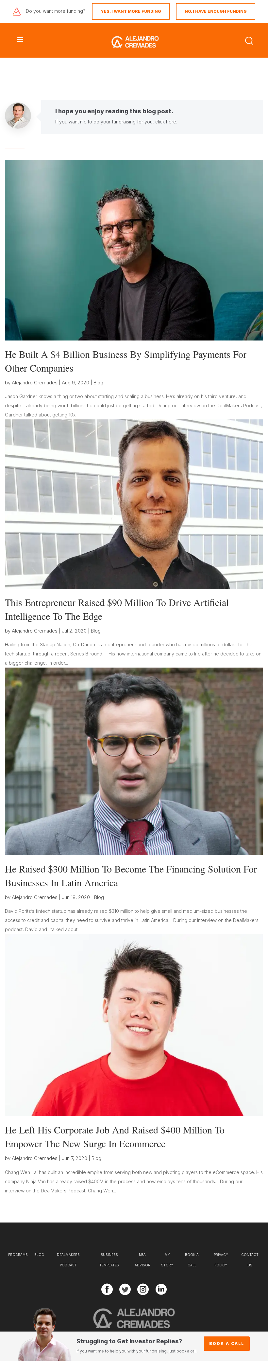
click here (165, 121)
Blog (98, 382)
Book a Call (226, 1343)
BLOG (39, 1255)
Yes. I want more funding (131, 11)
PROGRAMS (18, 1255)
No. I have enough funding (216, 11)
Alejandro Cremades (35, 382)
